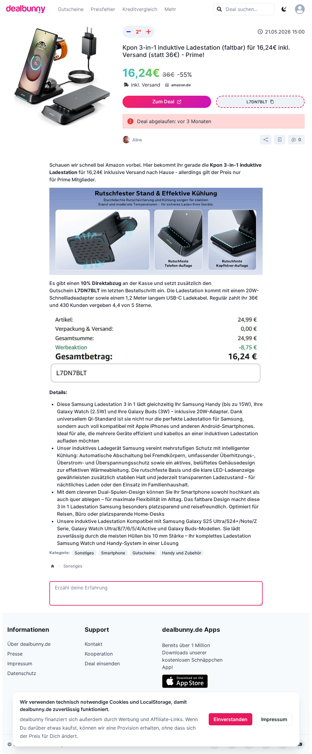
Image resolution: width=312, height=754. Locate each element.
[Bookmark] (279, 139)
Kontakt (93, 644)
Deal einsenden (102, 663)
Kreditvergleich (139, 9)
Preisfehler (103, 9)
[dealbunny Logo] (27, 9)
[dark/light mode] (284, 9)
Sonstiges (72, 566)
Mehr (170, 9)
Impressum (274, 719)
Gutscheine (70, 9)
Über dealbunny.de (29, 644)
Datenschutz (21, 673)
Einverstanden (230, 719)
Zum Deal (163, 101)
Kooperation (99, 654)
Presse (15, 654)
